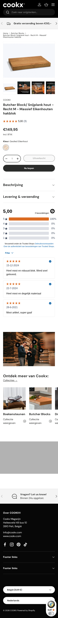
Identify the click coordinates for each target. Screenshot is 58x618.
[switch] (51, 613)
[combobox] (29, 12)
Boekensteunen (14, 414)
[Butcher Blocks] (40, 398)
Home (5, 33)
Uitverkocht (39, 158)
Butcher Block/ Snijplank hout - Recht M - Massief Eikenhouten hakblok (24, 36)
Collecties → (10, 380)
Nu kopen (29, 168)
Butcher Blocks (17, 33)
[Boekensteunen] (14, 398)
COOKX (7, 100)
